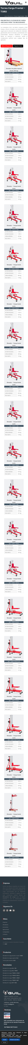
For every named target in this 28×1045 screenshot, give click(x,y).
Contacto (5, 934)
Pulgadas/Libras (18, 46)
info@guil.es (11, 1004)
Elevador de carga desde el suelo (13, 955)
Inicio (6, 16)
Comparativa (6, 932)
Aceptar (4, 1039)
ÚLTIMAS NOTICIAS (10, 1027)
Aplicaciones (6, 929)
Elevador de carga (9, 968)
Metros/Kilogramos (7, 46)
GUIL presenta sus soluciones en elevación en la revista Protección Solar (14, 1022)
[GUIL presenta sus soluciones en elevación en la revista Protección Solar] (7, 1017)
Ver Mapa (6, 1006)
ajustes (19, 1036)
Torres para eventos (9, 960)
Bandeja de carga (10, 982)
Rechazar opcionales (14, 1039)
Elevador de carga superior (10, 958)
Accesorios (5, 927)
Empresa (5, 922)
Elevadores (10, 16)
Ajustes (4, 1042)
